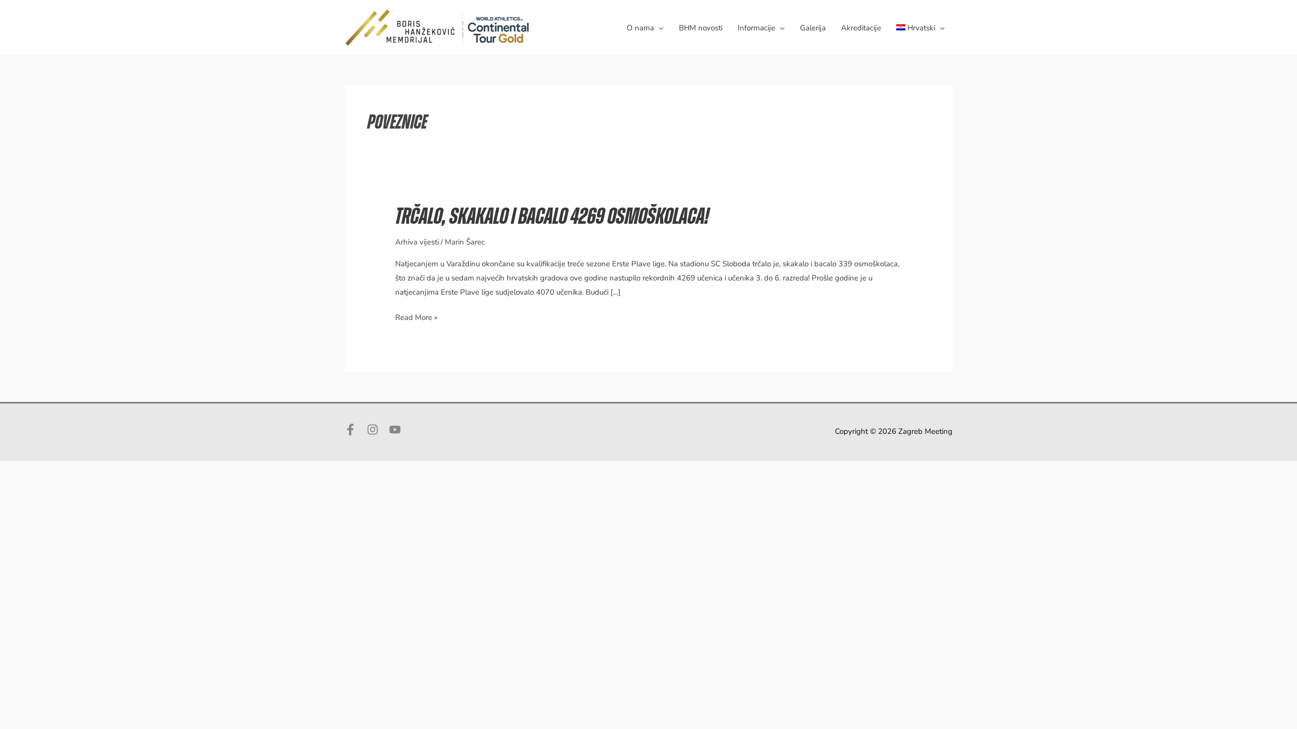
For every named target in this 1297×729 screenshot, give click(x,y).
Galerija (813, 28)
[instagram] (377, 429)
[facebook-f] (355, 429)
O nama (640, 28)
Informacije (756, 28)
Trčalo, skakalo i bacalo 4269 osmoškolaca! (552, 216)
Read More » (416, 318)
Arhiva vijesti (417, 242)
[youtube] (396, 429)
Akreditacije (861, 28)
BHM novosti (700, 28)
